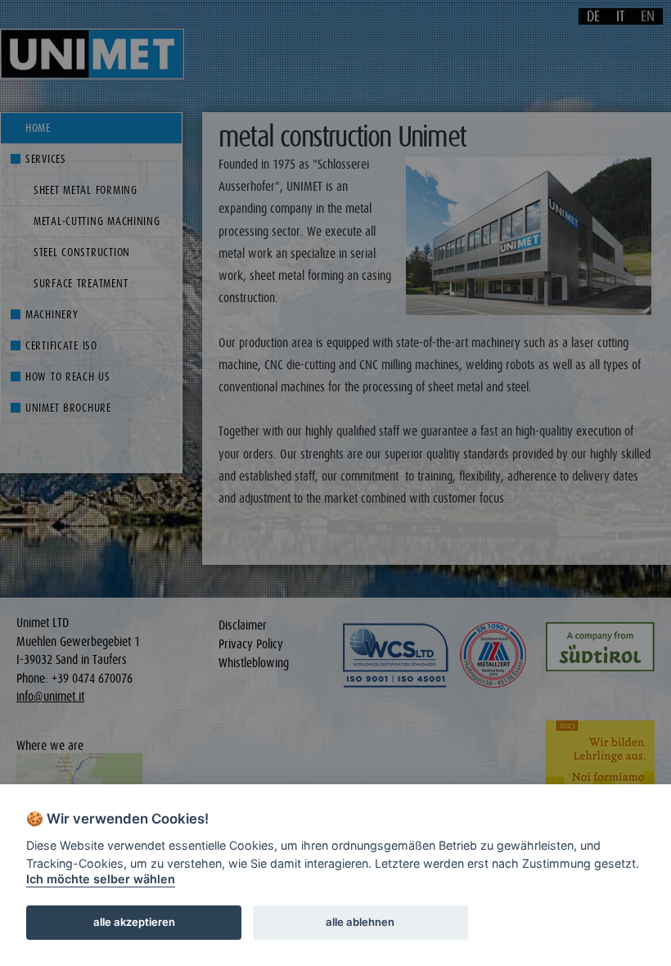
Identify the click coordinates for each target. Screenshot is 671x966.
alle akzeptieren (134, 921)
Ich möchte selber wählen (100, 879)
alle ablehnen (360, 921)
